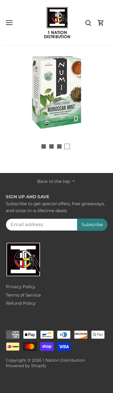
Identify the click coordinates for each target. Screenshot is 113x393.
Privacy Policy (20, 286)
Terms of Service (23, 295)
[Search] (88, 22)
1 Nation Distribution (64, 360)
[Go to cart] (100, 22)
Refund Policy (21, 303)
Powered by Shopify (26, 365)
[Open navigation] (9, 22)
